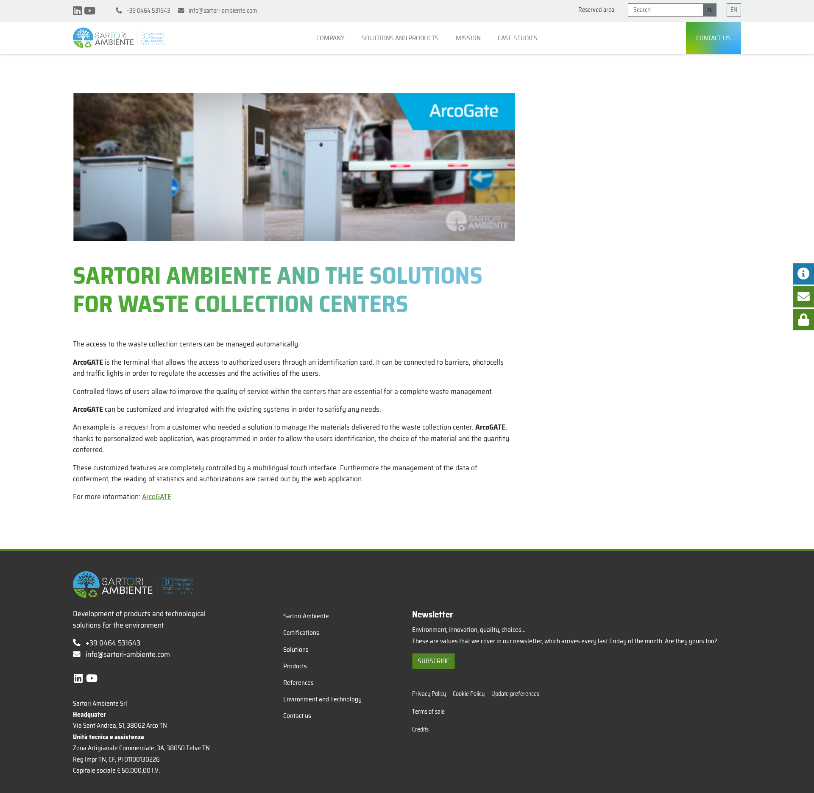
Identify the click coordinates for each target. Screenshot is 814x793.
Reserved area (596, 10)
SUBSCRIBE (433, 661)
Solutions (296, 650)
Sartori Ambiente (306, 616)
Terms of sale (428, 711)
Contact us (713, 38)
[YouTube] (89, 11)
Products (295, 666)
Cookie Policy (469, 694)
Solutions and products (400, 38)
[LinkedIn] (78, 11)
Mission (469, 38)
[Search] (709, 10)
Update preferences (515, 694)
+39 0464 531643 (112, 643)
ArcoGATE (156, 497)
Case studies (518, 38)
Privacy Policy (429, 694)
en (733, 9)
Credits (420, 729)
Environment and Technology (322, 699)
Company (331, 38)
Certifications (301, 633)
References (298, 683)
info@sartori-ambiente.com (128, 654)
